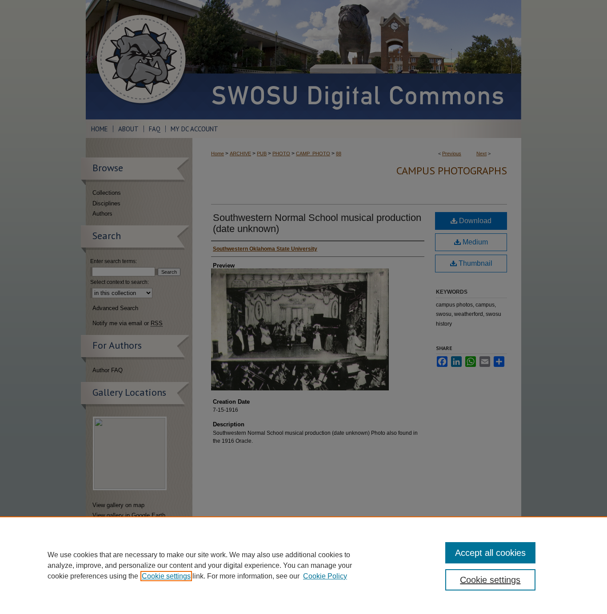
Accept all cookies (490, 553)
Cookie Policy (325, 576)
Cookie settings (166, 576)
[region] (303, 565)
